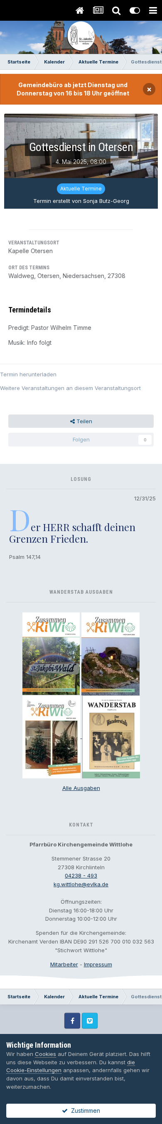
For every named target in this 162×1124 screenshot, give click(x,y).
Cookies (45, 1054)
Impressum (98, 964)
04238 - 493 (81, 875)
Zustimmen (84, 1110)
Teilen (83, 421)
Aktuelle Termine (81, 188)
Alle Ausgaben (81, 788)
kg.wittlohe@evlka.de (81, 884)
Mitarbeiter (64, 964)
